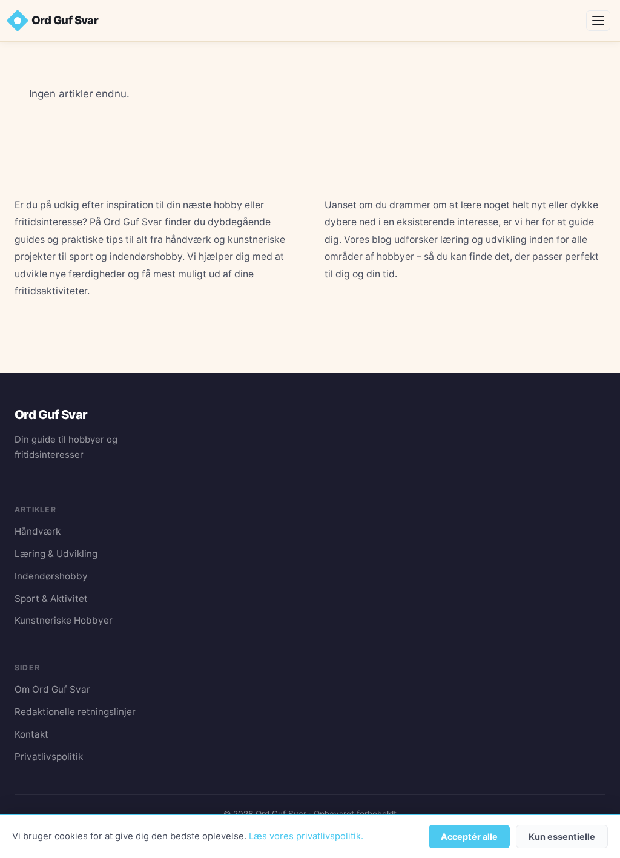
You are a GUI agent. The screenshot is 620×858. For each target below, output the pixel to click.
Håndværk (38, 531)
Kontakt (31, 734)
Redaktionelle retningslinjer (75, 712)
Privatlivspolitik (49, 756)
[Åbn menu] (598, 20)
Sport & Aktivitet (51, 598)
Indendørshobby (51, 576)
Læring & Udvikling (56, 553)
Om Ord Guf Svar (52, 689)
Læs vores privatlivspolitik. (306, 836)
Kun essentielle (562, 836)
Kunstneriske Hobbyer (64, 620)
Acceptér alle (469, 836)
